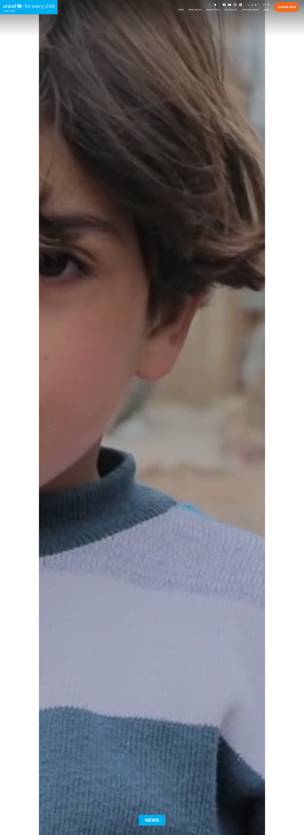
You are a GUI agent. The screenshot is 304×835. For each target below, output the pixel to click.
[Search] (209, 5)
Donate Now (287, 7)
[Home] (28, 7)
